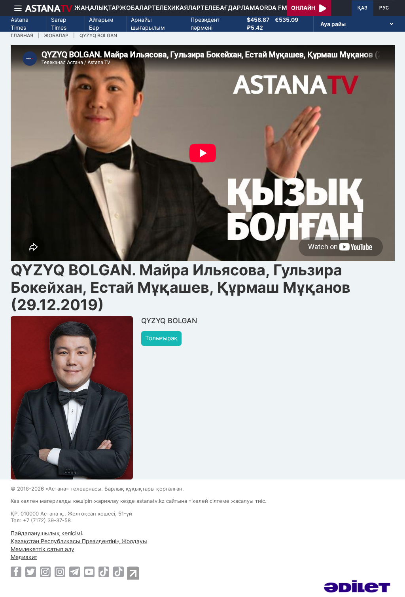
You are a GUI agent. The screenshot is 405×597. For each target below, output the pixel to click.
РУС (384, 8)
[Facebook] (16, 571)
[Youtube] (89, 571)
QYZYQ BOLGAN (98, 35)
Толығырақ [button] (161, 338)
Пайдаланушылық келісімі (46, 533)
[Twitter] (30, 571)
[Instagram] (45, 571)
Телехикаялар (176, 7)
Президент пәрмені (205, 23)
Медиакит (24, 556)
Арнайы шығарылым (148, 23)
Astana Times (19, 23)
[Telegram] (74, 571)
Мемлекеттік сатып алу (42, 549)
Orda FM (273, 7)
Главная (22, 35)
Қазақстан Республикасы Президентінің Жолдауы (79, 541)
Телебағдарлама (230, 7)
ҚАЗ (362, 8)
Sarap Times (58, 23)
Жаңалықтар (97, 7)
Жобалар (136, 7)
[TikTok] (104, 571)
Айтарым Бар (101, 23)
